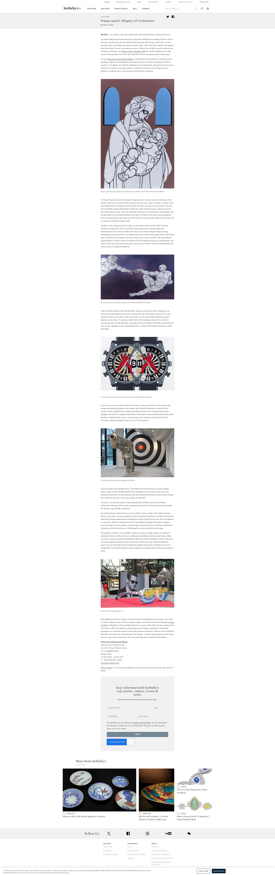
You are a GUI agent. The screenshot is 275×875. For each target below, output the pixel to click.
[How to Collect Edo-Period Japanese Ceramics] (99, 790)
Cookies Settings (203, 871)
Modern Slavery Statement (162, 858)
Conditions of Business (161, 854)
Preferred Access (123, 2)
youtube (168, 833)
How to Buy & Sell (185, 2)
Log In (107, 2)
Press (129, 847)
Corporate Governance (136, 854)
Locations (107, 851)
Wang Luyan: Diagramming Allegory (120, 59)
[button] (139, 762)
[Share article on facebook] (173, 16)
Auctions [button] (91, 9)
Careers (130, 858)
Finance (146, 9)
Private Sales (121, 9)
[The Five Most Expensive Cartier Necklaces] (194, 777)
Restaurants (153, 2)
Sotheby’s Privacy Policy (142, 723)
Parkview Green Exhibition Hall (133, 51)
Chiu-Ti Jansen (106, 668)
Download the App (110, 854)
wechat (189, 833)
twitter (108, 833)
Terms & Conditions (159, 851)
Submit (137, 734)
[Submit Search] (196, 8)
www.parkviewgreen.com (110, 663)
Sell (135, 9)
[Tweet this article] (168, 16)
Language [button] (203, 2)
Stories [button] (168, 2)
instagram (147, 833)
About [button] (139, 2)
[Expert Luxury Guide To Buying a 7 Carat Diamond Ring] (194, 803)
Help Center (108, 847)
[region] (137, 871)
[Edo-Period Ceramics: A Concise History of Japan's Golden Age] (156, 790)
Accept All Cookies (218, 871)
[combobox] (180, 9)
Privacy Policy (132, 851)
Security (155, 847)
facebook (128, 833)
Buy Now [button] (105, 9)
